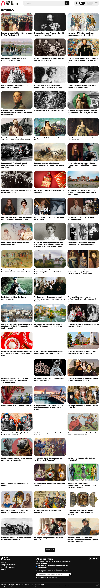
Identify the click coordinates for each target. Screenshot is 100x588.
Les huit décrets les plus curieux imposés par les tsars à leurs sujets (16, 459)
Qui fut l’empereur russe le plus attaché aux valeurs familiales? (49, 59)
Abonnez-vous (44, 559)
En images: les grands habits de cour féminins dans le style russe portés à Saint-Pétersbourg (14, 380)
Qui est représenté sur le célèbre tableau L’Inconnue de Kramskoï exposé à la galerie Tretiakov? (83, 539)
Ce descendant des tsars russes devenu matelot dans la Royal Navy (82, 86)
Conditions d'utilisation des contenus (8, 568)
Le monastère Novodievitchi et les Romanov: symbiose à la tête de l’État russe (48, 272)
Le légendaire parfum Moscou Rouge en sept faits (49, 191)
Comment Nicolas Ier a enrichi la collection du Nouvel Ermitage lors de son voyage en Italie (16, 113)
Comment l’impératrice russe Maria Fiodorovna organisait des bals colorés (15, 271)
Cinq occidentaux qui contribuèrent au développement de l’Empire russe (48, 352)
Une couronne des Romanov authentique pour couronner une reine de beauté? (16, 218)
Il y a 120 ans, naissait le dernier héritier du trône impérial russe (83, 325)
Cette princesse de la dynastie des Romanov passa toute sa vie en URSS (48, 86)
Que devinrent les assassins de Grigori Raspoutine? (82, 459)
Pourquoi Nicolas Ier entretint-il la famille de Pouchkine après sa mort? (83, 379)
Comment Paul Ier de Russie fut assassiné (49, 111)
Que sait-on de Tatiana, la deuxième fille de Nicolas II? (49, 218)
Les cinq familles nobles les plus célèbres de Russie (83, 407)
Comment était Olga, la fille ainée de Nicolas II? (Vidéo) (81, 218)
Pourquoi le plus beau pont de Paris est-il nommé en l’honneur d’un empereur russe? (49, 408)
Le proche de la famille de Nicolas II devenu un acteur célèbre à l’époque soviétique (14, 165)
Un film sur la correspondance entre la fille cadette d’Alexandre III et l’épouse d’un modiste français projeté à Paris (48, 244)
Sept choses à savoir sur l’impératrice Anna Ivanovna (82, 139)
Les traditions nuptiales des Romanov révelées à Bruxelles (15, 244)
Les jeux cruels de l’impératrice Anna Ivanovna (48, 139)
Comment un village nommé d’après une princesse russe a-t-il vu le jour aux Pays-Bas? (83, 113)
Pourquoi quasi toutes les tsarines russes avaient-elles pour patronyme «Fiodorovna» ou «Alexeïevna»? (83, 272)
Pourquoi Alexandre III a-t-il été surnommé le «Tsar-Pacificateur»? (16, 34)
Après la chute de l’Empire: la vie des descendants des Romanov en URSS (81, 244)
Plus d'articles (50, 549)
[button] (63, 2)
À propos (3, 562)
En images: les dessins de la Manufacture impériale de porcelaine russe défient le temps (16, 353)
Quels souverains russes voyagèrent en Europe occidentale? (16, 191)
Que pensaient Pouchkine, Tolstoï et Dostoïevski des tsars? (14, 434)
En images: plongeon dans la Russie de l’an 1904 (48, 539)
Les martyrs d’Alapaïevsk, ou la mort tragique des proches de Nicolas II (81, 34)
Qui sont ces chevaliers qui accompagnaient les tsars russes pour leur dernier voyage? (82, 485)
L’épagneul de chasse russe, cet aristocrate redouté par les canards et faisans (82, 299)
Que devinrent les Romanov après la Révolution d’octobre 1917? (14, 86)
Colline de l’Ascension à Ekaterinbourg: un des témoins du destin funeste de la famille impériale (16, 326)
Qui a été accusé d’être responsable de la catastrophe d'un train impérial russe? (16, 139)
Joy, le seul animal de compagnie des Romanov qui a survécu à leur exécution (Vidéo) (82, 165)
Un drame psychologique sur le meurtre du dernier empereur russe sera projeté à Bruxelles (49, 299)
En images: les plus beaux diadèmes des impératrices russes (49, 379)
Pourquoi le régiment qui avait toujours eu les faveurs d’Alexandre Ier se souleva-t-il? (83, 60)
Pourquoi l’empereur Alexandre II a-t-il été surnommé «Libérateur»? (49, 34)
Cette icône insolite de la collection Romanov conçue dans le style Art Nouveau (81, 512)
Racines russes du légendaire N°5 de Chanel (14, 484)
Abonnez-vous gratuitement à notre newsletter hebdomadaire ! (53, 566)
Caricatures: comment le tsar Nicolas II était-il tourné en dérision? (82, 434)
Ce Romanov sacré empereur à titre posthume (47, 511)
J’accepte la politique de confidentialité (47, 577)
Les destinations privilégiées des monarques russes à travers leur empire (49, 164)
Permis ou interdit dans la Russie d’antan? (16, 406)
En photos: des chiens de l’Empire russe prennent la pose (13, 298)
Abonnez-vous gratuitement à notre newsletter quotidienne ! (53, 571)
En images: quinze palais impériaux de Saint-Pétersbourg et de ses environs (48, 325)
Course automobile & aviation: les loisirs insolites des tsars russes (16, 539)
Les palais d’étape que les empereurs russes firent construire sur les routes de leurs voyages (83, 192)
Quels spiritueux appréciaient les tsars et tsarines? (49, 484)
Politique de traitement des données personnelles (8, 565)
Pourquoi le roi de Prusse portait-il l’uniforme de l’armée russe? (13, 59)
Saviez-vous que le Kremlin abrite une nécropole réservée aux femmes (82, 352)
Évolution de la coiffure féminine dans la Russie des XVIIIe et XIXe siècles (16, 511)
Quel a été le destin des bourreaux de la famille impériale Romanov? (48, 459)
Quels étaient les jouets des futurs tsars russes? (49, 434)
